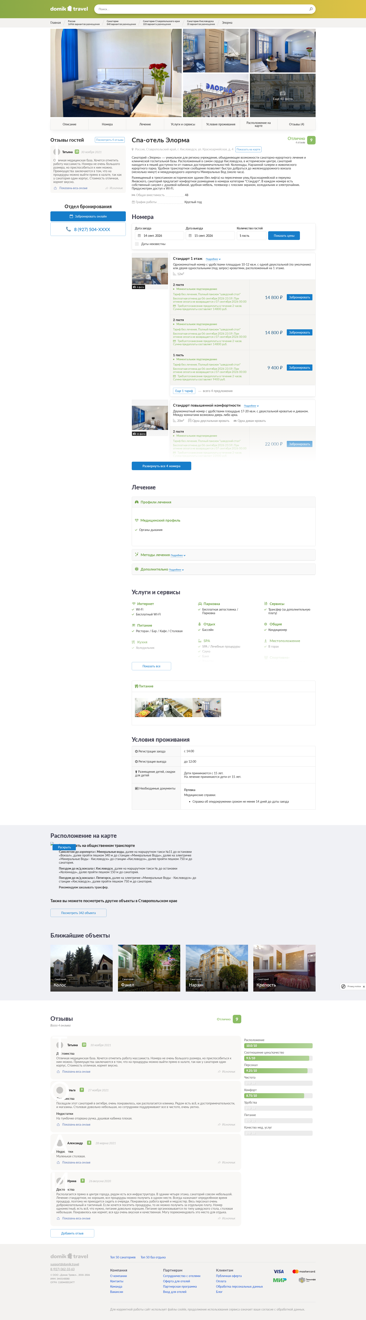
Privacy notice (354, 986)
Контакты (116, 1281)
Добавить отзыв (72, 1233)
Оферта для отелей (176, 1281)
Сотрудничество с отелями (181, 1276)
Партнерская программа (180, 1286)
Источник (116, 188)
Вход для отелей (174, 1292)
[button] (135, 271)
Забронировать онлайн (90, 216)
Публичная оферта (229, 1276)
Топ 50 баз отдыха (153, 1257)
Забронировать (299, 297)
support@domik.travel (64, 1264)
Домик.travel (69, 8)
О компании (118, 1276)
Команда (116, 1286)
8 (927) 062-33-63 (62, 1269)
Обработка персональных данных (239, 1286)
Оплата (221, 1281)
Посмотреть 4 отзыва (109, 139)
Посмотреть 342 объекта (78, 913)
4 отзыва (300, 142)
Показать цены (284, 235)
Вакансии (116, 1292)
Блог (219, 1292)
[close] (364, 986)
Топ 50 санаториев (123, 1257)
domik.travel (69, 1256)
